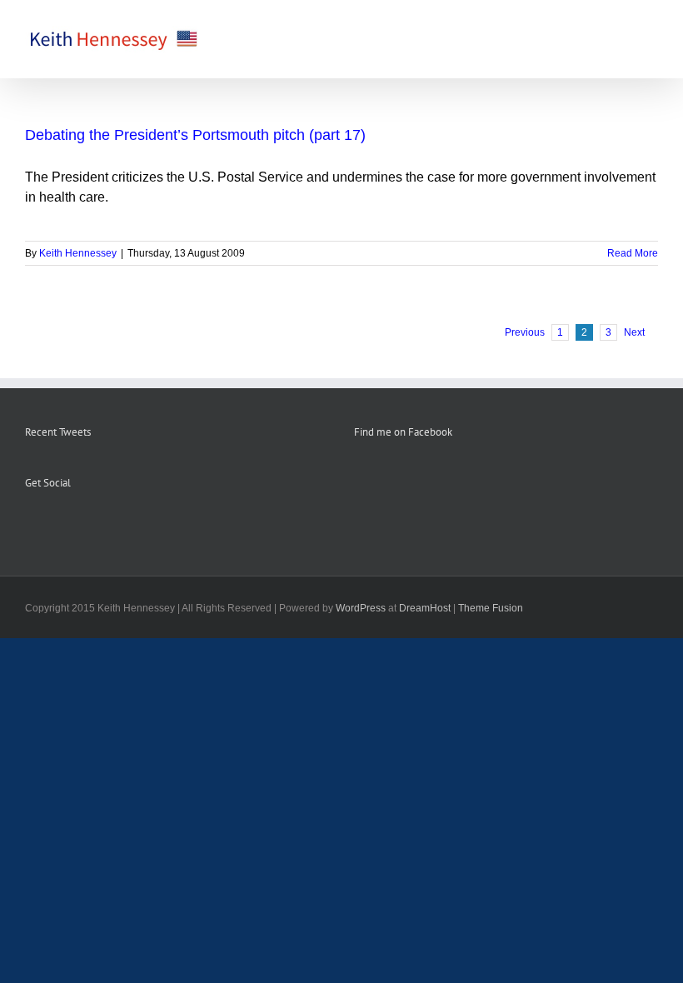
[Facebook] (30, 524)
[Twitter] (75, 524)
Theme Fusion (490, 608)
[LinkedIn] (97, 524)
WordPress (361, 608)
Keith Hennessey (78, 253)
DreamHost (425, 608)
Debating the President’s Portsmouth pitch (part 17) (195, 135)
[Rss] (52, 524)
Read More (632, 253)
